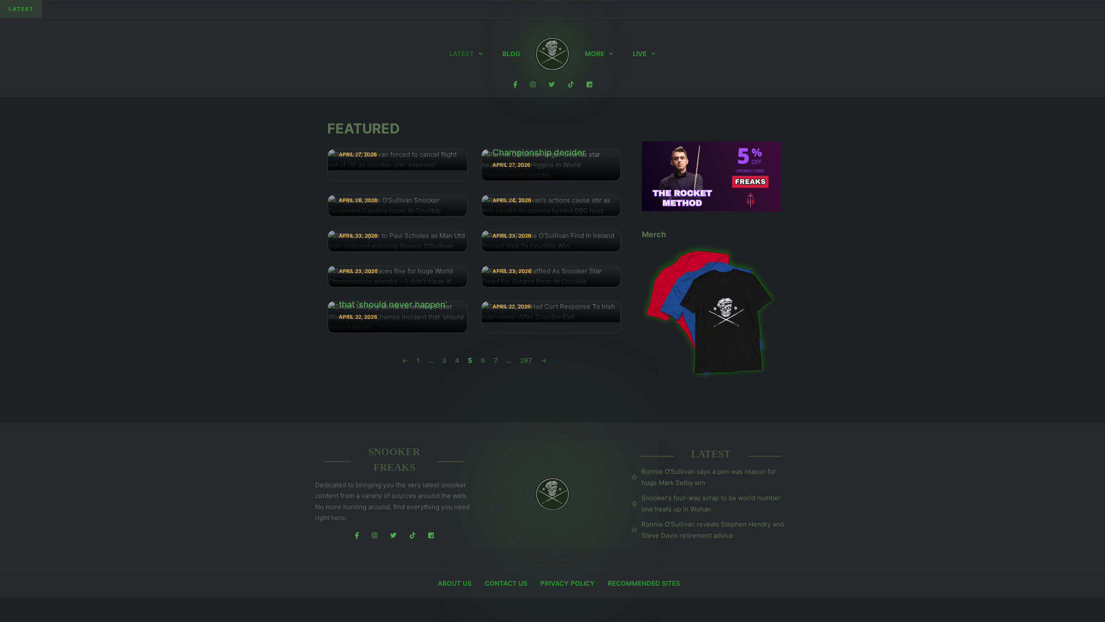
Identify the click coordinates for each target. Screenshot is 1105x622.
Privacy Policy (567, 583)
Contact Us (506, 583)
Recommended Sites (644, 583)
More (594, 54)
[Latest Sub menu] (480, 54)
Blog (511, 54)
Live (640, 54)
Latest (461, 54)
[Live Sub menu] (653, 54)
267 (526, 360)
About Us (455, 583)
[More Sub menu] (611, 54)
